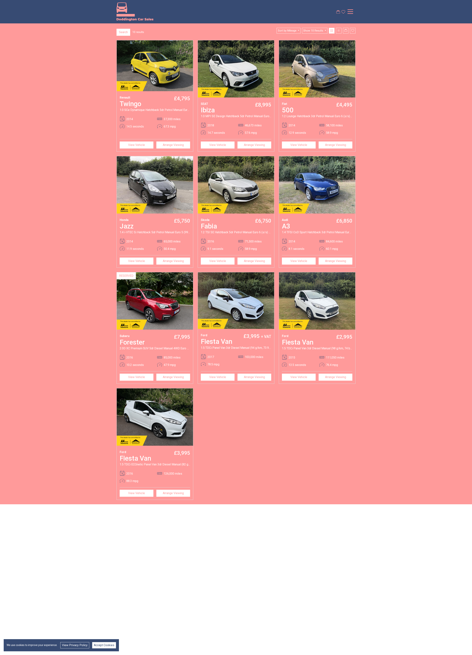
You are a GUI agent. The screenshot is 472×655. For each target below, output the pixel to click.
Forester (132, 342)
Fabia (209, 226)
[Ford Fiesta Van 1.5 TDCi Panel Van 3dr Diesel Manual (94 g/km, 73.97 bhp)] (236, 300)
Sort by (287, 30)
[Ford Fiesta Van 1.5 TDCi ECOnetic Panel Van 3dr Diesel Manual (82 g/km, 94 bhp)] (155, 417)
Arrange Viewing (173, 145)
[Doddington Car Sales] (135, 11)
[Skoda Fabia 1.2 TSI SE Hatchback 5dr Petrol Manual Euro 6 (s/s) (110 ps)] (236, 184)
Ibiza (208, 110)
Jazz (126, 226)
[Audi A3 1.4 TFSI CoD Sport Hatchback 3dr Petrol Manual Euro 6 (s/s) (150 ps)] (317, 184)
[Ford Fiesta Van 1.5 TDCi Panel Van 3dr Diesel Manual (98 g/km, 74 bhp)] (317, 301)
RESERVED (126, 275)
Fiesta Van (216, 341)
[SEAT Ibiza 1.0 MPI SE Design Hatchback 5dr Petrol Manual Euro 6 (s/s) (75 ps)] (236, 68)
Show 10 (313, 30)
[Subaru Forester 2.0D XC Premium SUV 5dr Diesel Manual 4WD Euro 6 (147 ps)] (155, 301)
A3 (286, 226)
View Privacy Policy (75, 645)
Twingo (130, 104)
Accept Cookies (104, 645)
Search (123, 32)
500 (288, 110)
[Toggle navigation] (350, 11)
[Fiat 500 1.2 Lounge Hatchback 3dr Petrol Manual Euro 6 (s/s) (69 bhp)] (317, 68)
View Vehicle (136, 145)
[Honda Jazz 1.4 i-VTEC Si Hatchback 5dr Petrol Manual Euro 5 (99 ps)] (155, 184)
